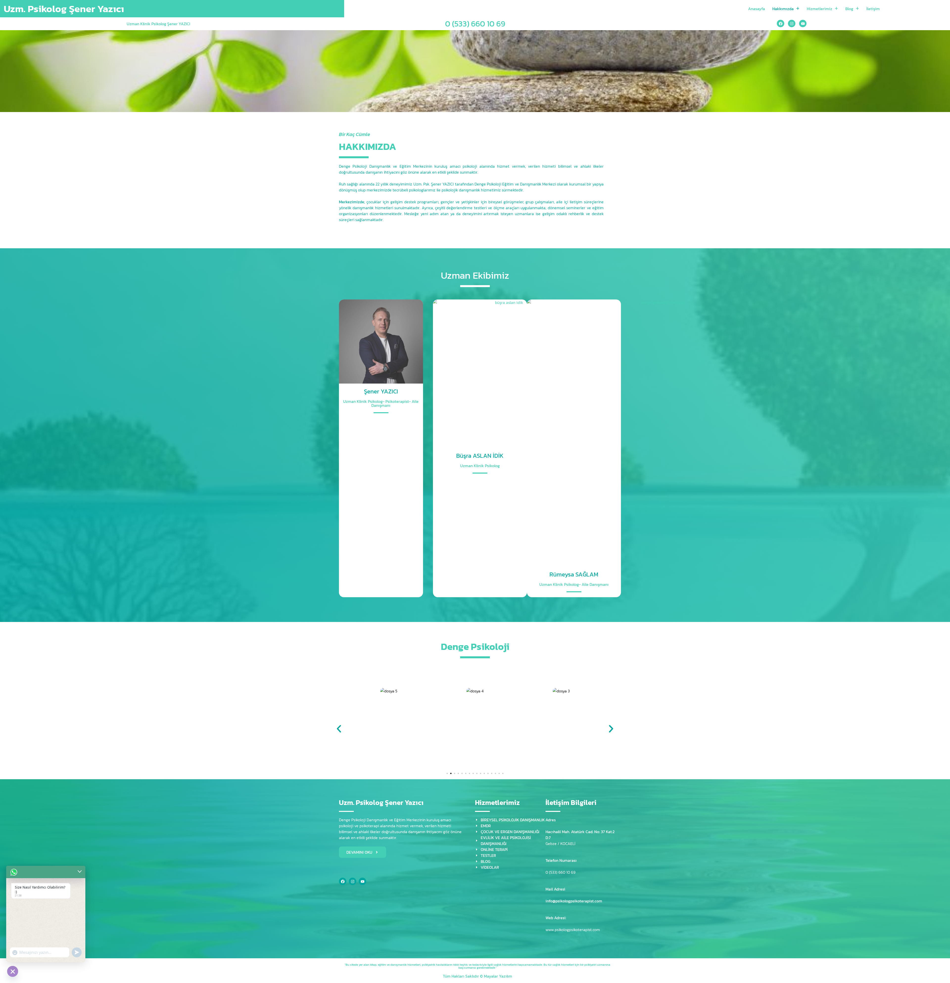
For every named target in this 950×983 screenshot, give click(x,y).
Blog (849, 9)
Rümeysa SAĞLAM (573, 574)
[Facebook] (780, 23)
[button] (339, 729)
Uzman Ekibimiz (475, 275)
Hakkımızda (783, 9)
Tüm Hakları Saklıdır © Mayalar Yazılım (477, 976)
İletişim (873, 9)
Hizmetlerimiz (819, 9)
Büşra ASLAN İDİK (479, 455)
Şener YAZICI (381, 391)
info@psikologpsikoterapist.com (574, 901)
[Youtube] (803, 23)
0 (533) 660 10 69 (475, 24)
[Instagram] (791, 23)
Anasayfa (756, 9)
